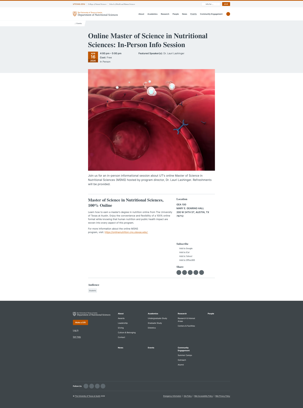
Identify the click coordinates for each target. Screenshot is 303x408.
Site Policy (188, 396)
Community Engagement (211, 14)
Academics (152, 14)
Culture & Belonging (127, 332)
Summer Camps (185, 355)
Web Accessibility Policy (203, 396)
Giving (121, 328)
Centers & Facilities (186, 326)
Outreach (182, 360)
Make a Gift (80, 322)
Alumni (181, 364)
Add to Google (185, 248)
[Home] (73, 23)
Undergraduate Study (157, 318)
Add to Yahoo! (185, 256)
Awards (121, 318)
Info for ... (209, 4)
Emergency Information (172, 396)
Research (165, 14)
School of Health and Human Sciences (122, 4)
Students (92, 291)
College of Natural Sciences (97, 4)
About (141, 14)
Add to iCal (184, 252)
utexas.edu (79, 4)
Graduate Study (155, 323)
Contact (121, 337)
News (184, 14)
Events (193, 14)
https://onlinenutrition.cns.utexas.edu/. (126, 232)
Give (226, 4)
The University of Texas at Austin (87, 396)
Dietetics (152, 328)
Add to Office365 (187, 260)
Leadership (123, 323)
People (176, 14)
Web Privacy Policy (222, 396)
